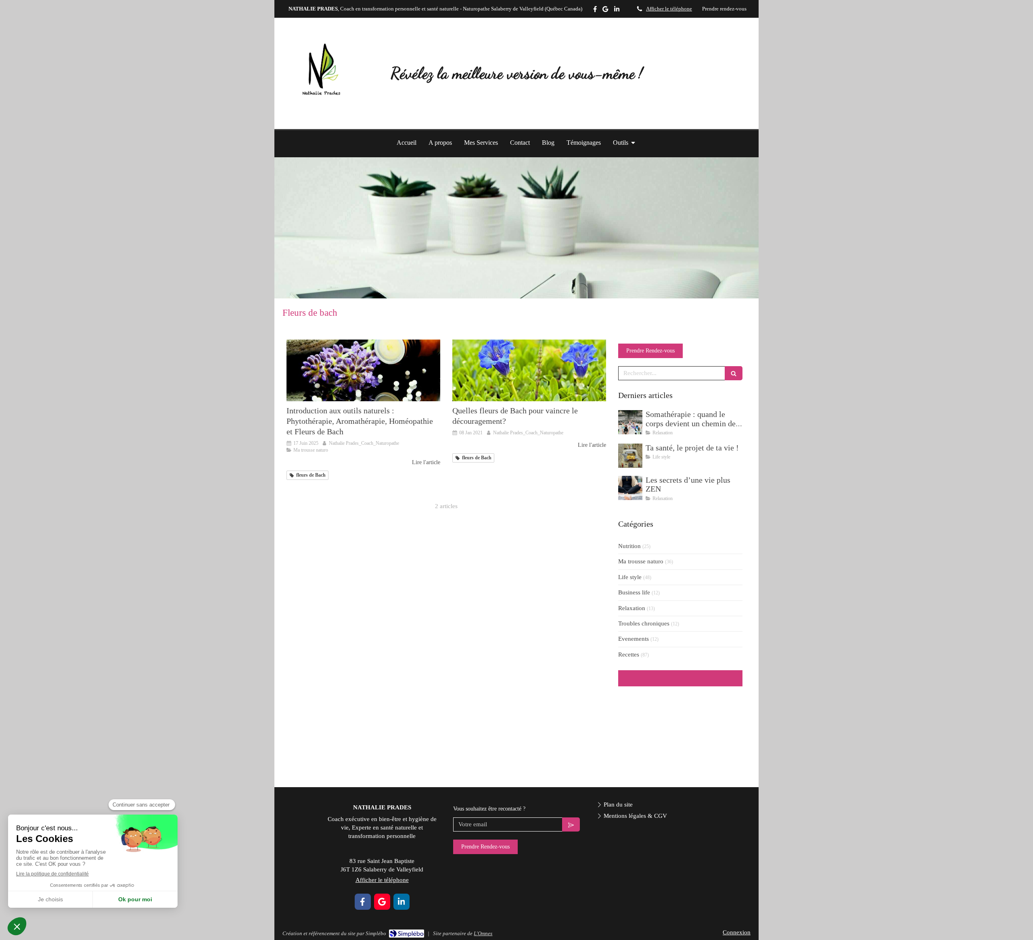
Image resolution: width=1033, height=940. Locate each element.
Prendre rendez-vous (724, 9)
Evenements (633, 639)
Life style (630, 577)
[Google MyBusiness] (605, 10)
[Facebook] (595, 10)
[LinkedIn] (616, 10)
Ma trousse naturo (640, 561)
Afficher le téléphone (669, 9)
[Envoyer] (571, 824)
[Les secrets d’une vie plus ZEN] (630, 488)
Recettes (628, 654)
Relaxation (631, 608)
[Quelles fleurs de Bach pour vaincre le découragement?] (529, 370)
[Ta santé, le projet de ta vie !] (630, 456)
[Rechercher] (733, 373)
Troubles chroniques (643, 623)
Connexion (737, 932)
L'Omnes (483, 933)
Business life (634, 592)
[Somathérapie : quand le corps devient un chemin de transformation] (630, 422)
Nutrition (629, 546)
